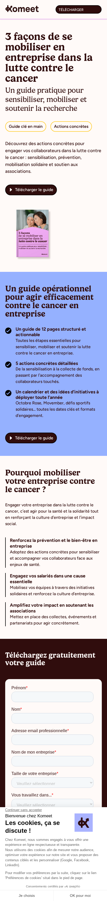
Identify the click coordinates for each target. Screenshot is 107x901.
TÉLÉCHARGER (71, 10)
